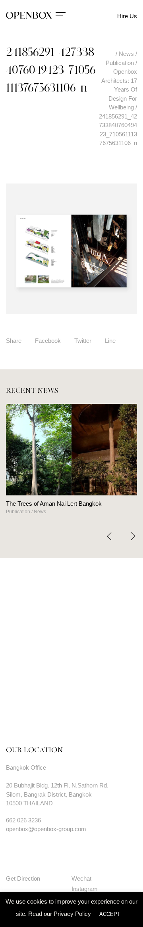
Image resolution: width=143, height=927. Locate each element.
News (9, 511)
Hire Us (127, 16)
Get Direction (23, 878)
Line (110, 340)
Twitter (82, 340)
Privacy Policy (72, 913)
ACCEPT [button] (109, 914)
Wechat (81, 878)
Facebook (48, 340)
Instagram (85, 888)
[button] (133, 536)
